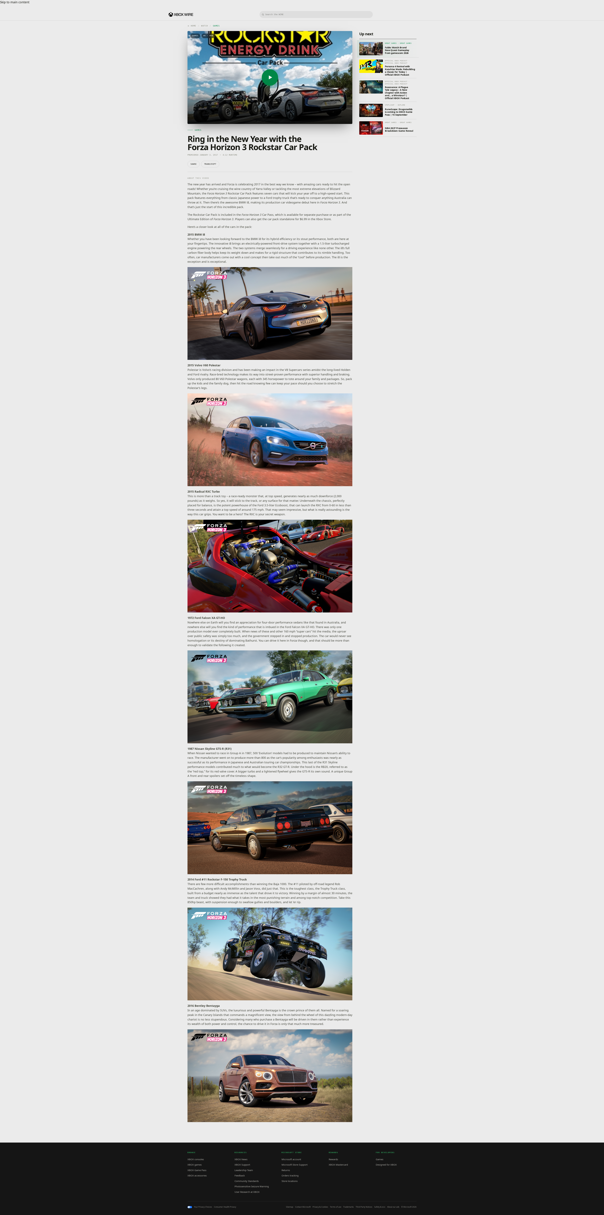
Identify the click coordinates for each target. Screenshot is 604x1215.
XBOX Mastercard (338, 1164)
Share (193, 164)
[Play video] (270, 77)
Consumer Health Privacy (225, 1207)
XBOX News (241, 1159)
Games (379, 1159)
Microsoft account (291, 1159)
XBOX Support (242, 1164)
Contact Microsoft (303, 1207)
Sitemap (289, 1207)
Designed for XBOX (386, 1164)
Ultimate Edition (198, 219)
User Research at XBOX (247, 1191)
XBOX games (194, 1164)
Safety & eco (379, 1207)
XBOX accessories (197, 1175)
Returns (286, 1170)
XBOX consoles (195, 1159)
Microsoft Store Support (295, 1164)
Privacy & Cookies (320, 1207)
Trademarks (348, 1207)
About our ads (393, 1207)
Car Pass (258, 215)
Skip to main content (14, 2)
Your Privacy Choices (203, 1207)
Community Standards (247, 1181)
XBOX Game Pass (196, 1170)
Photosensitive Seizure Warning (252, 1186)
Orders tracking (290, 1175)
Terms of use (335, 1207)
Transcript (210, 164)
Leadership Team (244, 1170)
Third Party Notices (364, 1207)
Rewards (333, 1159)
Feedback (240, 1175)
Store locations (290, 1181)
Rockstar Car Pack (229, 193)
